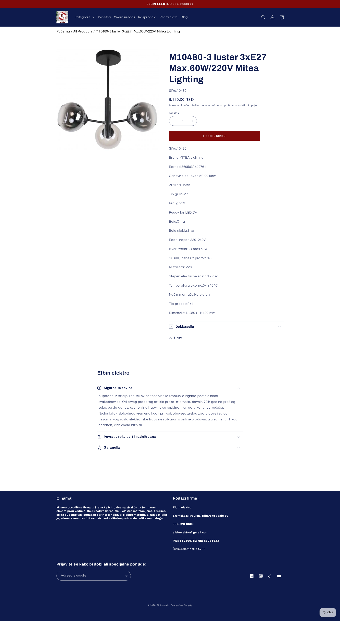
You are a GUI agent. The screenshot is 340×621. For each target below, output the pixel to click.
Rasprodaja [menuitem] (147, 17)
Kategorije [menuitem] (82, 17)
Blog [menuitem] (184, 17)
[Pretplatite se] (125, 575)
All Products (83, 31)
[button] (263, 17)
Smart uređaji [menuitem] (124, 17)
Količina (174, 112)
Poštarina (198, 105)
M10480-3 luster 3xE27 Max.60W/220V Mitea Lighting (138, 31)
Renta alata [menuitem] (169, 17)
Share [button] (178, 337)
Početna (63, 31)
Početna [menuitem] (104, 17)
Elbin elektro (163, 605)
